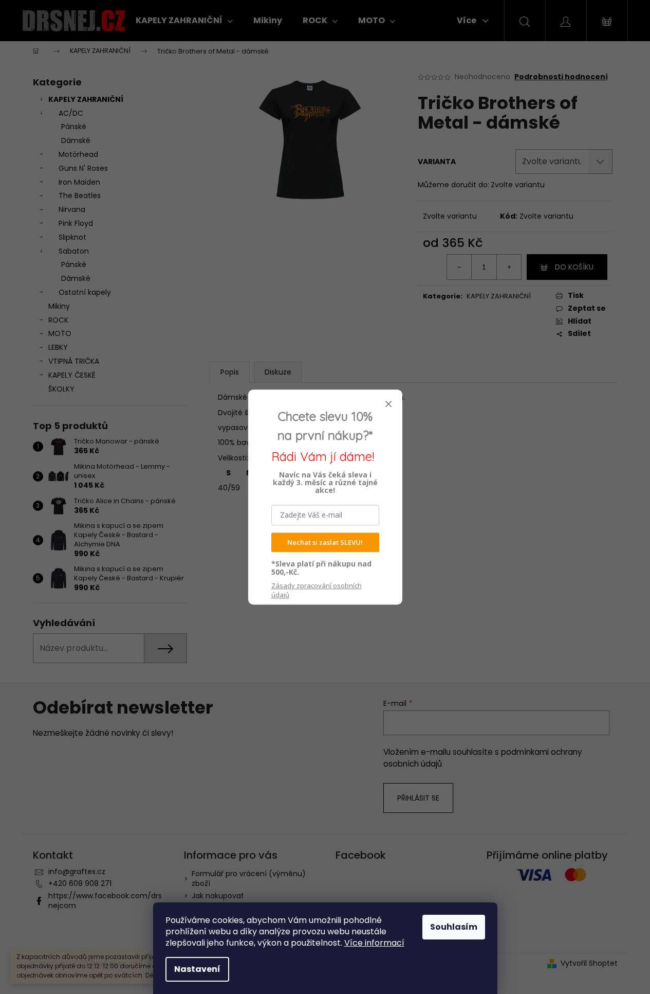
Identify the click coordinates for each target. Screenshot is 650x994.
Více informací (374, 943)
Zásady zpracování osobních (316, 590)
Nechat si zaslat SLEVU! (325, 542)
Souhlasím (453, 927)
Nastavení (197, 969)
